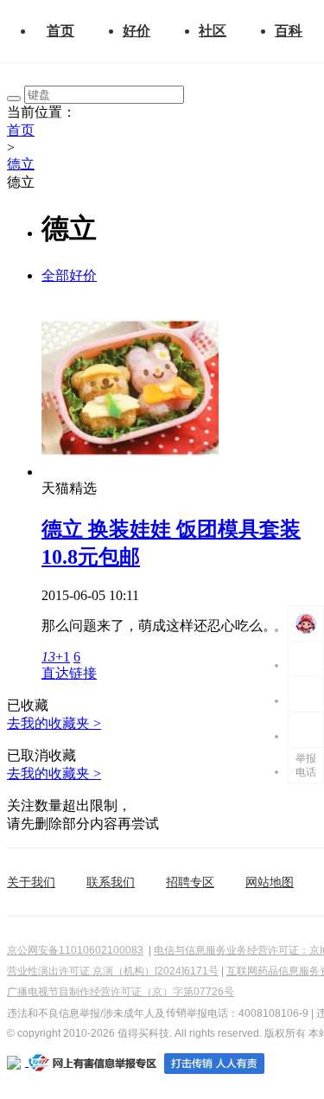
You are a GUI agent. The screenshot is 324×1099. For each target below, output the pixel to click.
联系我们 (110, 882)
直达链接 (69, 673)
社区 (212, 30)
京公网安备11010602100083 (75, 950)
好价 (136, 30)
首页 (60, 30)
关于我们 (31, 882)
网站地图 (269, 882)
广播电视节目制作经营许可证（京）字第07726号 (120, 992)
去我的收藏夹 (54, 723)
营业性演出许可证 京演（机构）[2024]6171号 (113, 971)
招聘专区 (190, 882)
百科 (288, 30)
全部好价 (69, 275)
